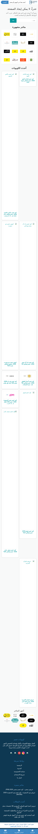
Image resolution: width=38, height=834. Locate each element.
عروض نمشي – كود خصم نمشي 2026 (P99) (19, 789)
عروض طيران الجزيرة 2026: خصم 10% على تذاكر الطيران (28, 701)
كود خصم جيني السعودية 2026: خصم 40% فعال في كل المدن (10, 401)
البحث (5, 2)
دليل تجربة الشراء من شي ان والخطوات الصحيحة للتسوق (19, 811)
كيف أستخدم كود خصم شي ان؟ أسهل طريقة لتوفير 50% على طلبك (19, 816)
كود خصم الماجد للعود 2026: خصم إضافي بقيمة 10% (28, 80)
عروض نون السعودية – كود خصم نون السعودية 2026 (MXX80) (19, 793)
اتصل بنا (19, 778)
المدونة (19, 768)
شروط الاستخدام (19, 774)
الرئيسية (19, 765)
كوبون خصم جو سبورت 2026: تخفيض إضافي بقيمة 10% (10, 364)
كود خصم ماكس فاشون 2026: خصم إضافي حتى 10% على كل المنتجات (10, 214)
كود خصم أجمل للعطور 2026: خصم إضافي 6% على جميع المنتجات (27, 383)
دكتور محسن (13, 826)
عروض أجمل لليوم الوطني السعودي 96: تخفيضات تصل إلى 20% (19, 807)
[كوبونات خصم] (33, 2)
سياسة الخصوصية (19, 771)
